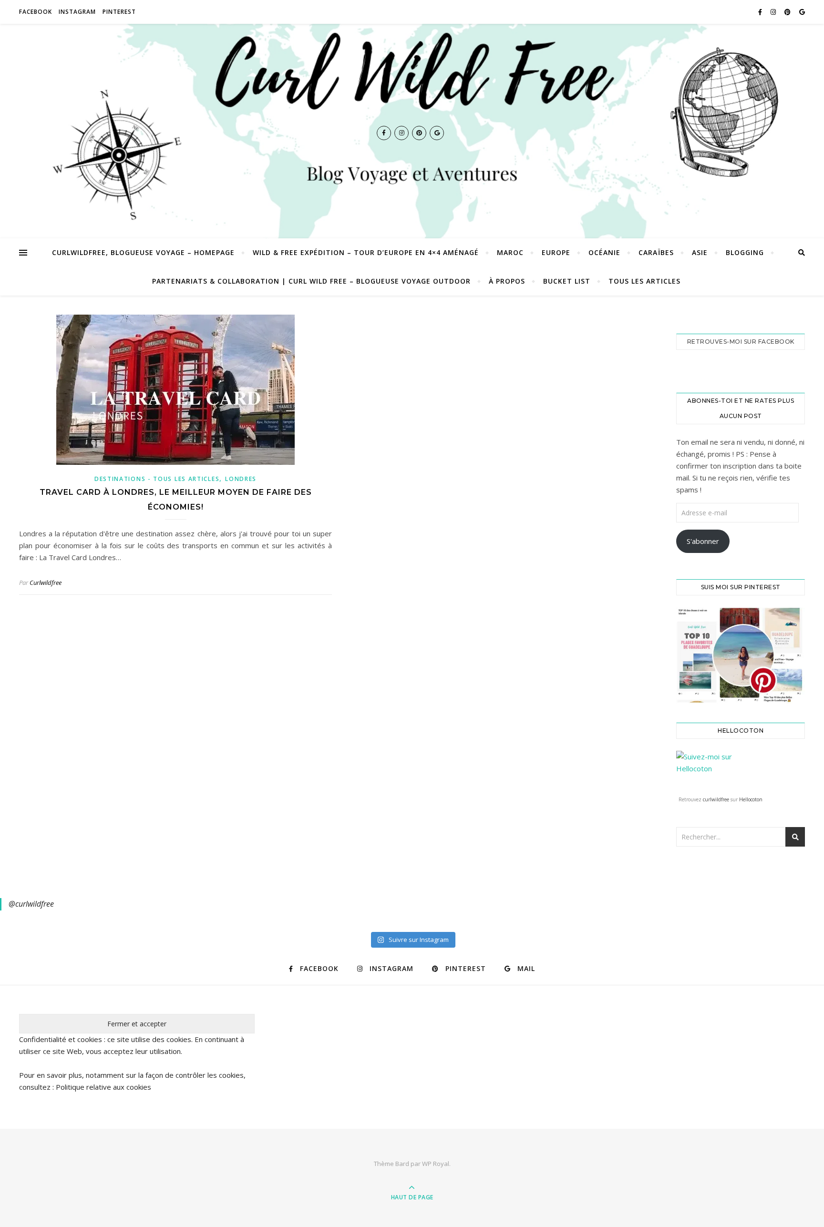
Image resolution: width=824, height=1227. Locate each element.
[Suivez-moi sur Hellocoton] (740, 771)
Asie (700, 252)
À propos (507, 281)
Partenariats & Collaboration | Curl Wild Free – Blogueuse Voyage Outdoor (311, 281)
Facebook (35, 12)
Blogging (745, 252)
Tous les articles (644, 281)
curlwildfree (716, 799)
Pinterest (119, 12)
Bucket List (566, 281)
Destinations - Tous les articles (156, 479)
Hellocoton (750, 799)
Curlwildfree (46, 582)
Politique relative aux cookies (103, 1087)
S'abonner (703, 541)
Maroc (510, 252)
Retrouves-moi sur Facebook (740, 341)
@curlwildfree (31, 904)
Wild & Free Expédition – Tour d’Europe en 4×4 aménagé (366, 252)
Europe (556, 252)
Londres (241, 479)
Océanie (604, 252)
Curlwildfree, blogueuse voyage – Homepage (143, 252)
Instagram (77, 12)
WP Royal (435, 1163)
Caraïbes (656, 252)
